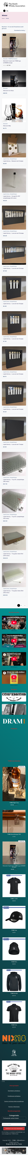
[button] (24, 605)
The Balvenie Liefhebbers (14, 1096)
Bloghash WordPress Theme (14, 1144)
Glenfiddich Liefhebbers (14, 1090)
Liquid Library (6, 158)
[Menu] (7, 10)
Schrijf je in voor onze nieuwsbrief (14, 1128)
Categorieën (14, 1115)
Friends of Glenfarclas (14, 1106)
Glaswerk (5, 58)
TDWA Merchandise (12, 58)
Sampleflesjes (13, 158)
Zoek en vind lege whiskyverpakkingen (14, 1101)
